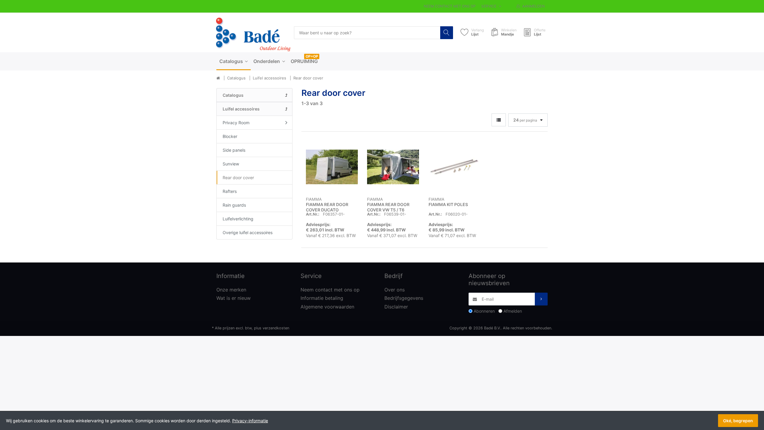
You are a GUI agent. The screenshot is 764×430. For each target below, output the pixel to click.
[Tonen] (499, 119)
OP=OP (312, 56)
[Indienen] (541, 299)
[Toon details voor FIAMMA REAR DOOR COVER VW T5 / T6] (393, 167)
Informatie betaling (322, 298)
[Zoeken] (446, 32)
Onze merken (231, 290)
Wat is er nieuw (233, 298)
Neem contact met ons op (450, 6)
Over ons (394, 290)
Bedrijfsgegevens (403, 298)
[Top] (218, 78)
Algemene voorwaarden (327, 307)
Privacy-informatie (250, 420)
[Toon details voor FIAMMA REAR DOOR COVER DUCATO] (332, 167)
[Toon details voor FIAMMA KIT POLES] (454, 167)
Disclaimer (396, 307)
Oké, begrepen (738, 420)
